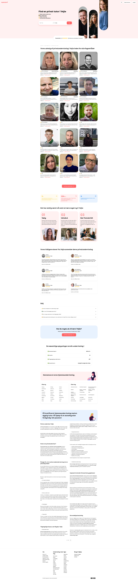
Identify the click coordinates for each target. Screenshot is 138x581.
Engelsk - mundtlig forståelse (91, 390)
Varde (43, 400)
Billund (43, 390)
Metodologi (73, 399)
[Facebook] (91, 578)
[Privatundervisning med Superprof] (4, 2)
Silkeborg (65, 564)
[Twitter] (93, 578)
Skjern (43, 399)
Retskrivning (90, 399)
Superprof (41, 45)
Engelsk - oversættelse (73, 392)
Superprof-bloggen (77, 554)
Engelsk (72, 389)
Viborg (65, 563)
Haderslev (52, 392)
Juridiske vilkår (45, 555)
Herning (65, 568)
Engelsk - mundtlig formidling (83, 390)
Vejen (51, 400)
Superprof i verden (46, 558)
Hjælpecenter (76, 555)
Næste (70, 540)
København (65, 554)
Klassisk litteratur (83, 394)
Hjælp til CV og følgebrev (73, 395)
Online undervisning (46, 559)
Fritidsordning (82, 392)
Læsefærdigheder (91, 394)
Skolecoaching (73, 400)
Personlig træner (82, 399)
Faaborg (60, 390)
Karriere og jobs (45, 562)
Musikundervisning (56, 567)
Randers (65, 562)
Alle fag (54, 574)
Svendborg (52, 399)
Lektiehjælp (82, 397)
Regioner (44, 560)
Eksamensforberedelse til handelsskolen (92, 387)
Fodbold (54, 563)
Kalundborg (44, 395)
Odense (65, 558)
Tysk (54, 571)
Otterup (51, 397)
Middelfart (61, 395)
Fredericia (43, 392)
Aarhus (65, 555)
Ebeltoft (51, 390)
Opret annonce (127, 2)
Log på (134, 2)
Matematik (90, 397)
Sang (54, 561)
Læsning (72, 397)
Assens (60, 388)
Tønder (60, 399)
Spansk (81, 400)
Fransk (54, 562)
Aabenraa (52, 388)
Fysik (89, 392)
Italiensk (54, 565)
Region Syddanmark (47, 45)
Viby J (60, 400)
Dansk (54, 557)
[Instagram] (94, 578)
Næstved (65, 571)
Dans (54, 570)
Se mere (89, 400)
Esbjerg (65, 559)
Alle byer (65, 572)
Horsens (65, 567)
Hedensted (61, 392)
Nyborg (43, 397)
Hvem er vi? (44, 554)
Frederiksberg (66, 560)
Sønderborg (44, 388)
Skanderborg (61, 397)
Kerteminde (52, 395)
